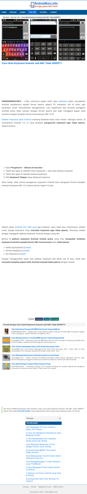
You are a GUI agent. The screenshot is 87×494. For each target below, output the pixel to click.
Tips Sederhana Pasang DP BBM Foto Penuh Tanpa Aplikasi (35, 329)
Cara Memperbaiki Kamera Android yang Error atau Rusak (35, 355)
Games (22, 12)
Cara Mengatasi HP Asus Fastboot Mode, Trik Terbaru (40, 428)
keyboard (63, 101)
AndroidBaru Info (51, 492)
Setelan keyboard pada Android (16, 119)
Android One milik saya (26, 227)
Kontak (33, 487)
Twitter (46, 319)
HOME (4, 12)
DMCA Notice (58, 487)
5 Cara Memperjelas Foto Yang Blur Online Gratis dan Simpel (41, 439)
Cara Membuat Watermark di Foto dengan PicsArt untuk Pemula (40, 445)
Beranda (6, 17)
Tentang (26, 487)
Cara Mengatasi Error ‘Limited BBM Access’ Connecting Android (37, 338)
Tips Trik (32, 12)
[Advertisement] (43, 82)
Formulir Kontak (24, 411)
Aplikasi (13, 12)
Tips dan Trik (15, 17)
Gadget (54, 12)
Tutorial (43, 12)
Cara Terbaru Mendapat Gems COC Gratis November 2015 (35, 346)
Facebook (39, 319)
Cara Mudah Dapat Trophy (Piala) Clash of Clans (31, 364)
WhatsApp (54, 319)
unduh (27, 247)
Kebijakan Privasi (45, 487)
